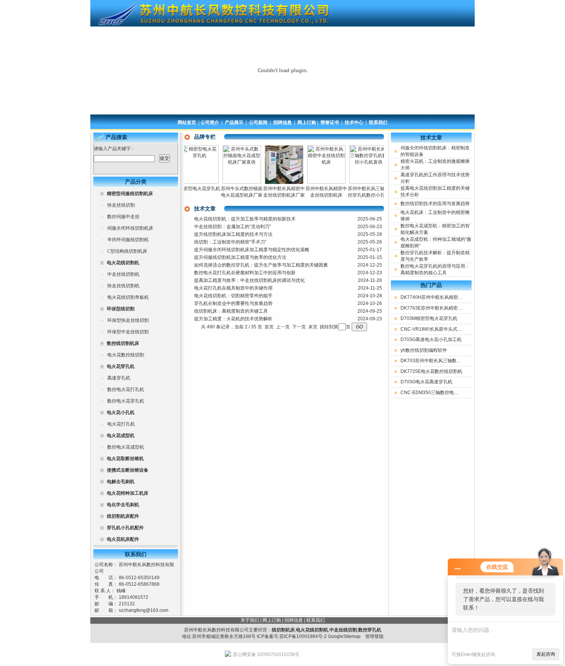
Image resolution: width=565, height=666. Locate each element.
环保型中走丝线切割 (128, 332)
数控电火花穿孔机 (125, 401)
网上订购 (306, 122)
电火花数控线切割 (125, 355)
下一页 (299, 327)
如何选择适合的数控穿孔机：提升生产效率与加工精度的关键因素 (261, 265)
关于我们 (250, 620)
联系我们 (378, 122)
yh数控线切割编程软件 (423, 350)
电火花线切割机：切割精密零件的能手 (233, 295)
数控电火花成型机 (125, 447)
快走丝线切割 (121, 205)
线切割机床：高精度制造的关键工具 (231, 311)
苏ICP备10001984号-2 (303, 636)
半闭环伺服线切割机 (128, 239)
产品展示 (234, 122)
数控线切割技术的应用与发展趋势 (435, 203)
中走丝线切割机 (123, 274)
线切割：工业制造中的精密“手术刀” (230, 242)
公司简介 (210, 122)
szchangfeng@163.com (143, 610)
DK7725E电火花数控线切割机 (431, 371)
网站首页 (187, 122)
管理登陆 (374, 636)
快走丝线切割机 (123, 285)
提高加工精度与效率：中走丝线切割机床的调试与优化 (249, 280)
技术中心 (354, 122)
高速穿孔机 (118, 378)
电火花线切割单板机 (128, 297)
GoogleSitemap (344, 636)
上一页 (283, 327)
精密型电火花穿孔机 (190, 188)
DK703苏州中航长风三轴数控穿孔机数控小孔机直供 (453, 360)
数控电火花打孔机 (125, 389)
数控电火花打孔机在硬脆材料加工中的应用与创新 (245, 272)
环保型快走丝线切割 (128, 320)
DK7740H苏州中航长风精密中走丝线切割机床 (447, 297)
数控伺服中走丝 (123, 216)
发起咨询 (546, 654)
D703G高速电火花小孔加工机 (431, 339)
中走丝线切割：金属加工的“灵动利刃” (232, 226)
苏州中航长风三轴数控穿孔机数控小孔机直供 (360, 195)
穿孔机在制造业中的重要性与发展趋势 (233, 303)
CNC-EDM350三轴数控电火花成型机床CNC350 (450, 392)
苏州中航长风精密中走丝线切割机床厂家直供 (275, 195)
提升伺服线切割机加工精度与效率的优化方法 (240, 257)
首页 (269, 327)
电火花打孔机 (121, 424)
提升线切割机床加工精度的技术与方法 (233, 234)
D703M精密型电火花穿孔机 (428, 318)
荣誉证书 (330, 122)
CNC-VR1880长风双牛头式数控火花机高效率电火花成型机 (461, 329)
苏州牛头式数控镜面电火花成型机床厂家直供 (233, 195)
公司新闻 (258, 122)
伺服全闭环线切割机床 (130, 228)
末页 (312, 327)
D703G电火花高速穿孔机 (426, 381)
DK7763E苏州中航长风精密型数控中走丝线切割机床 (454, 308)
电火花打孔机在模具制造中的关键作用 (233, 288)
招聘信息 (282, 122)
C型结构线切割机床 (127, 251)
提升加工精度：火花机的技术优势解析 (233, 318)
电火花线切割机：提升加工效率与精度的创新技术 (245, 219)
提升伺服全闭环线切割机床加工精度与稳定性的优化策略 (251, 249)
